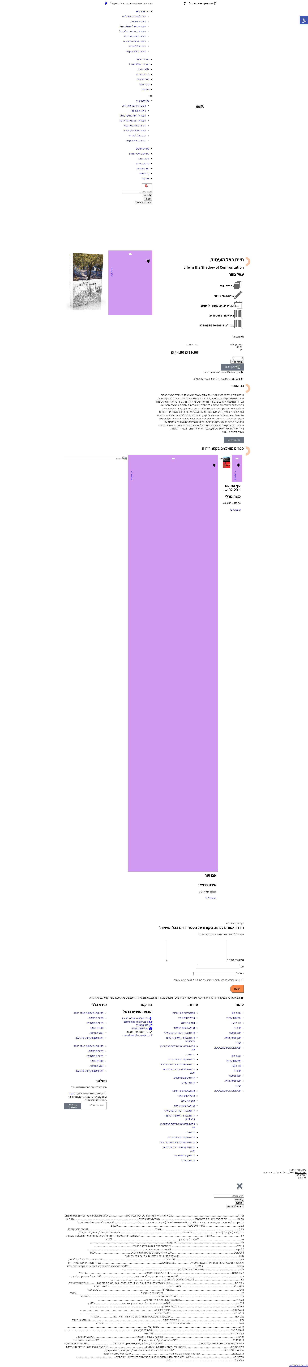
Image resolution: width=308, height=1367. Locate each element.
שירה (238, 1042)
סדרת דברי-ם (188, 1082)
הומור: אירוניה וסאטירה (134, 41)
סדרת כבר (190, 1054)
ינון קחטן (302, 1177)
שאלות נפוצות (96, 1027)
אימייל (240, 973)
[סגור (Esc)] (3, 3)
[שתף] (10, 3)
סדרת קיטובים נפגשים (184, 1077)
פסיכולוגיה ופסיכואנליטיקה (227, 1047)
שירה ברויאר (207, 884)
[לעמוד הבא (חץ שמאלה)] (302, 683)
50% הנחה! (143, 69)
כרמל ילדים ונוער (186, 1018)
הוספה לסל (237, 362)
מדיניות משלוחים (95, 1023)
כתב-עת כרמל (188, 1023)
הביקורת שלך (235, 960)
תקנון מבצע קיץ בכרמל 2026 (89, 1037)
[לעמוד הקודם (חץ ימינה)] (5, 683)
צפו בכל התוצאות (143, 202)
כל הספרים (143, 11)
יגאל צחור (236, 274)
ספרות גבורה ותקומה (136, 51)
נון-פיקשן (236, 1023)
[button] (108, 95)
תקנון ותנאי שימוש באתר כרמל (88, 1013)
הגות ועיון (111, 272)
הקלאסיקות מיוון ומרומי (183, 1013)
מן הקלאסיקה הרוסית (184, 1027)
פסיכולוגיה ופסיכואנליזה (134, 16)
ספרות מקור (235, 1032)
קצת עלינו (144, 84)
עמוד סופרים (143, 79)
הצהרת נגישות (96, 1032)
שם (241, 966)
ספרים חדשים (142, 59)
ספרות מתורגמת (232, 1037)
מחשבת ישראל (233, 1018)
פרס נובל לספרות (137, 46)
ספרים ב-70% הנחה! (139, 64)
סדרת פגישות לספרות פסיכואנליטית (177, 1064)
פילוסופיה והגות (138, 21)
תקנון (71, 1093)
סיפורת (237, 1027)
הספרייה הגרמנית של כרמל (132, 31)
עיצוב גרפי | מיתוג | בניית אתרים (284, 1172)
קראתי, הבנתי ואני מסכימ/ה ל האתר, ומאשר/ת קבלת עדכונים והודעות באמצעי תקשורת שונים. (87, 1097)
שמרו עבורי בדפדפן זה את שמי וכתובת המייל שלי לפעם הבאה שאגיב (207, 980)
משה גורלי (233, 496)
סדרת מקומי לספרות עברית (181, 1059)
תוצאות (148, 199)
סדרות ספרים (142, 74)
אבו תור (210, 875)
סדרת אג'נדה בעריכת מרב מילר (179, 1032)
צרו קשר (145, 89)
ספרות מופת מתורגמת (135, 36)
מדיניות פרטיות (95, 1018)
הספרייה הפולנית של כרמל (133, 26)
